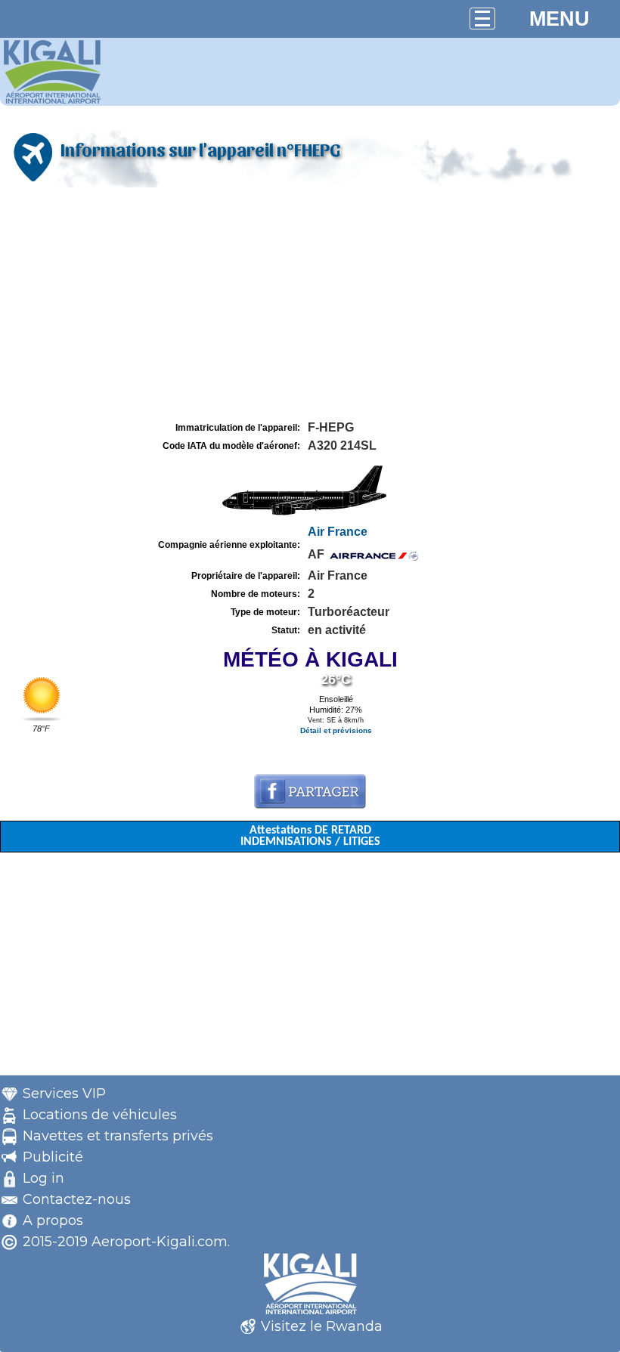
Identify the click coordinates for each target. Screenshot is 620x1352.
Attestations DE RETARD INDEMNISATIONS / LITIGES (310, 836)
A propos (53, 1220)
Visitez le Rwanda (322, 1326)
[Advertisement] (310, 304)
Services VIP (64, 1093)
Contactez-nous (77, 1199)
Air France (337, 531)
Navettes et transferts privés (118, 1136)
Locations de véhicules (100, 1114)
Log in (43, 1178)
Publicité (53, 1157)
